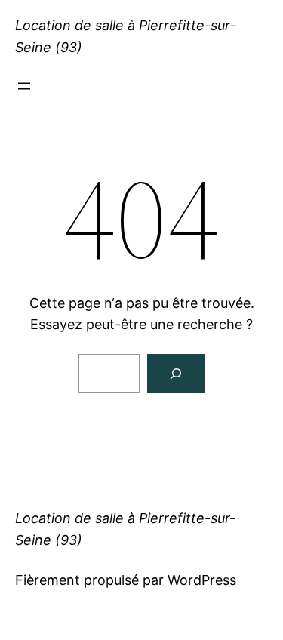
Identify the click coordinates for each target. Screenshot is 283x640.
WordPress (202, 580)
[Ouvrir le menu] (24, 86)
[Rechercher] (176, 373)
